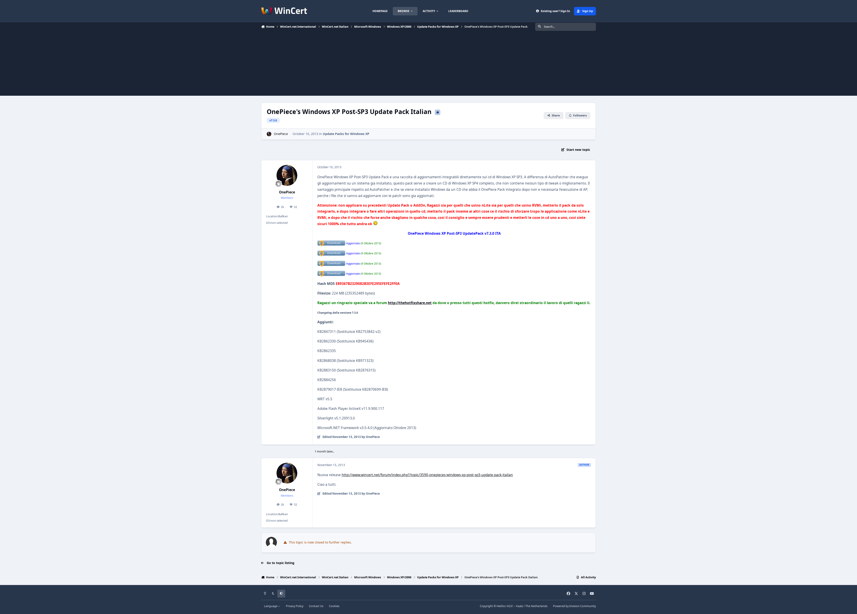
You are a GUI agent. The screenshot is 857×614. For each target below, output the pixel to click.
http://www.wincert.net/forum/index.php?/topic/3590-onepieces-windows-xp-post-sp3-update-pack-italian (427, 475)
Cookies (334, 606)
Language (271, 606)
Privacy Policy (294, 606)
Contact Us (316, 606)
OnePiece (281, 134)
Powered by (574, 606)
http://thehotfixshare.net (410, 303)
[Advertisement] (428, 64)
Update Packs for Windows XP (346, 134)
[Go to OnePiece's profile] (269, 134)
